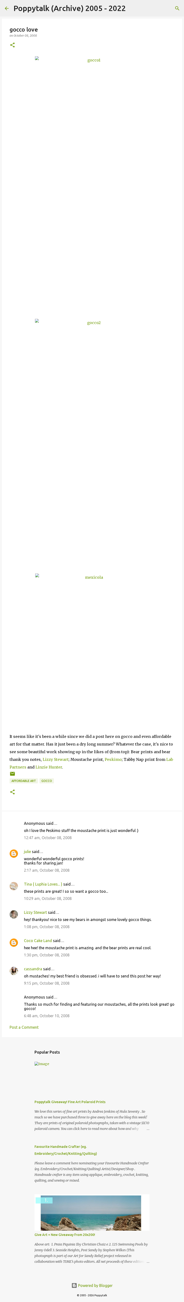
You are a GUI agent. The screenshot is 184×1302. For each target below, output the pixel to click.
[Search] (132, 8)
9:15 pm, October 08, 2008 (46, 983)
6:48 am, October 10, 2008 (46, 1016)
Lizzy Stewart (56, 759)
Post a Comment (24, 1027)
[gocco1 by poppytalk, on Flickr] (92, 182)
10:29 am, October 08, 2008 (48, 898)
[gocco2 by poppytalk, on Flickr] (92, 441)
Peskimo (113, 759)
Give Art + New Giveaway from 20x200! (64, 1235)
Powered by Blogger (95, 1285)
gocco (46, 780)
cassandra (33, 969)
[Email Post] (12, 775)
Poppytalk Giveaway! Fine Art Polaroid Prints (69, 1102)
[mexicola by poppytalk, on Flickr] (92, 651)
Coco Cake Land (38, 940)
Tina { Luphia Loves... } (43, 884)
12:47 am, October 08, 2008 (48, 838)
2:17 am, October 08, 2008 (46, 870)
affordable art (24, 780)
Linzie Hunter (48, 767)
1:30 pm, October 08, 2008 (46, 955)
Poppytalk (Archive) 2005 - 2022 (69, 8)
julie (27, 851)
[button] (12, 45)
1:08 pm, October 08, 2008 (46, 927)
